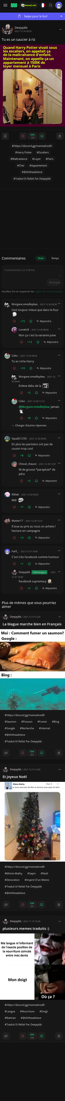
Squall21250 (19, 438)
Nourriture (28, 1011)
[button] (50, 5)
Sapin (32, 873)
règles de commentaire (48, 291)
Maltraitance (19, 159)
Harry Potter (24, 152)
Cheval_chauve (27, 464)
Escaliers (43, 152)
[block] (60, 29)
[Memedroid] (13, 5)
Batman (11, 1018)
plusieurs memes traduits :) (26, 928)
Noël (45, 873)
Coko (14, 355)
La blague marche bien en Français (32, 624)
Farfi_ (15, 551)
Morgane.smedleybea (24, 304)
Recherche (28, 728)
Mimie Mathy (14, 873)
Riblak (15, 494)
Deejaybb (21, 28)
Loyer (37, 159)
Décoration (13, 880)
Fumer (43, 721)
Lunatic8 (24, 329)
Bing (56, 721)
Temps (55, 258)
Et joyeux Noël (15, 776)
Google (10, 728)
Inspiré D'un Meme (37, 880)
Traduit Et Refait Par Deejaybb (33, 178)
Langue (10, 1011)
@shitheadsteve (33, 172)
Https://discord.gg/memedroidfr (33, 146)
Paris (50, 159)
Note (41, 258)
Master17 (17, 520)
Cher (21, 165)
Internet (45, 728)
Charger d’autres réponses (30, 425)
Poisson (27, 721)
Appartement (39, 165)
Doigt (44, 1011)
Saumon (11, 721)
